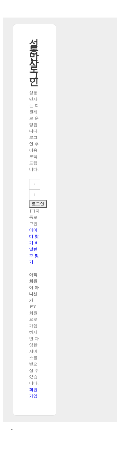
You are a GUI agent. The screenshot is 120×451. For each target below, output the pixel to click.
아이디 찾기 (34, 236)
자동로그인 (34, 217)
